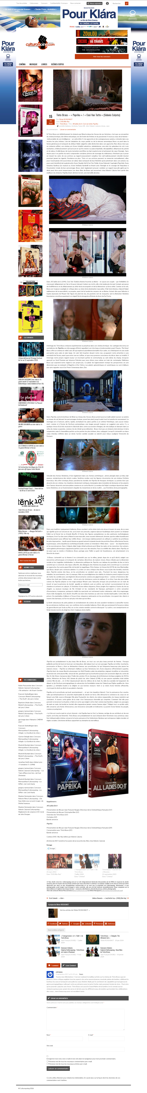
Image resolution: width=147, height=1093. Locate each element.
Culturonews (34, 3)
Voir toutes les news (27, 561)
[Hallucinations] (30, 171)
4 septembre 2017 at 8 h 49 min (67, 974)
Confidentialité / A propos (59, 3)
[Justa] (73, 17)
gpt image (21, 720)
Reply (81, 974)
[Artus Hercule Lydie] (30, 276)
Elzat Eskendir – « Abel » (56, 898)
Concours (44, 3)
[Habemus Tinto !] (59, 861)
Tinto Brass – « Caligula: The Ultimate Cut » (110, 936)
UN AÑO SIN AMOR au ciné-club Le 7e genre (30, 425)
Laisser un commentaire (68, 129)
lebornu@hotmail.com (80, 890)
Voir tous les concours (101, 56)
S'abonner (24, 591)
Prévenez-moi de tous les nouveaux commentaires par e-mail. (70, 1061)
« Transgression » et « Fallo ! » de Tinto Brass (72, 936)
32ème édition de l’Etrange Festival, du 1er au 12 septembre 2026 (30, 359)
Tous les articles (21, 3)
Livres (44, 64)
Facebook (53, 924)
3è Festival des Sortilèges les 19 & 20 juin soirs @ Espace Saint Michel (30, 468)
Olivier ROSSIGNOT (65, 119)
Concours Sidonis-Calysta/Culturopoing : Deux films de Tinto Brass (111, 950)
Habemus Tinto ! (53, 870)
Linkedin (88, 924)
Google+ (76, 924)
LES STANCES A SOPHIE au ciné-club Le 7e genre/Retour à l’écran (31, 446)
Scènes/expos (57, 64)
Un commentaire (52, 129)
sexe (107, 126)
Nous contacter (75, 3)
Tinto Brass (63, 124)
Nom (49, 1035)
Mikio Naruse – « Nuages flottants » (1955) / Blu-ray (30, 532)
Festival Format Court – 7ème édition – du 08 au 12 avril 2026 (30, 489)
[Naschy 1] (30, 241)
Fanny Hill (81, 126)
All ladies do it (77, 124)
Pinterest (99, 924)
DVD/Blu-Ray (64, 121)
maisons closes (100, 126)
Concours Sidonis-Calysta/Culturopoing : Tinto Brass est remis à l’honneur (72, 950)
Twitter (65, 924)
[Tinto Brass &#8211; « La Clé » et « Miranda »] (115, 861)
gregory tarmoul (24, 711)
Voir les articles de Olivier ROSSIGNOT (75, 910)
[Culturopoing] (40, 52)
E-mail (91, 1035)
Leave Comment (71, 965)
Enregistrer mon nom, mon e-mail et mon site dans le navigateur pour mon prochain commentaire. (81, 1059)
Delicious (111, 924)
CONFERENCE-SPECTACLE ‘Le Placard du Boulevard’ (30, 404)
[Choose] (30, 101)
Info (107, 3)
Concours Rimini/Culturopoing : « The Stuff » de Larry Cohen (30, 705)
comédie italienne (65, 126)
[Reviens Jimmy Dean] (30, 136)
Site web (50, 1046)
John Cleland (90, 126)
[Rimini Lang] (30, 297)
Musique (33, 64)
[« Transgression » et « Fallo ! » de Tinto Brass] (87, 861)
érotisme (75, 126)
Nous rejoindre (96, 3)
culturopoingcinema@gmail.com (111, 890)
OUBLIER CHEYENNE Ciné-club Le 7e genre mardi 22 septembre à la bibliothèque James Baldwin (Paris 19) (31, 381)
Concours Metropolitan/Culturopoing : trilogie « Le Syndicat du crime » (29, 730)
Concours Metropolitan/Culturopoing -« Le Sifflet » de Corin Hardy (30, 781)
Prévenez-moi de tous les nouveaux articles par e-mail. (67, 1064)
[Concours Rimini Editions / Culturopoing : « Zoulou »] (102, 33)
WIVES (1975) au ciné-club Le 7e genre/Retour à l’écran (29, 553)
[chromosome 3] (30, 206)
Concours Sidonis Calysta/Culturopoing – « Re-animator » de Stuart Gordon (30, 688)
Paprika (95, 124)
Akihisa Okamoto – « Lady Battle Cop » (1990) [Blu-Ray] (109, 898)
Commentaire (52, 1007)
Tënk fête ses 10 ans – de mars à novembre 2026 (29, 511)
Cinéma (22, 64)
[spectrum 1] (30, 332)
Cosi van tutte (87, 124)
